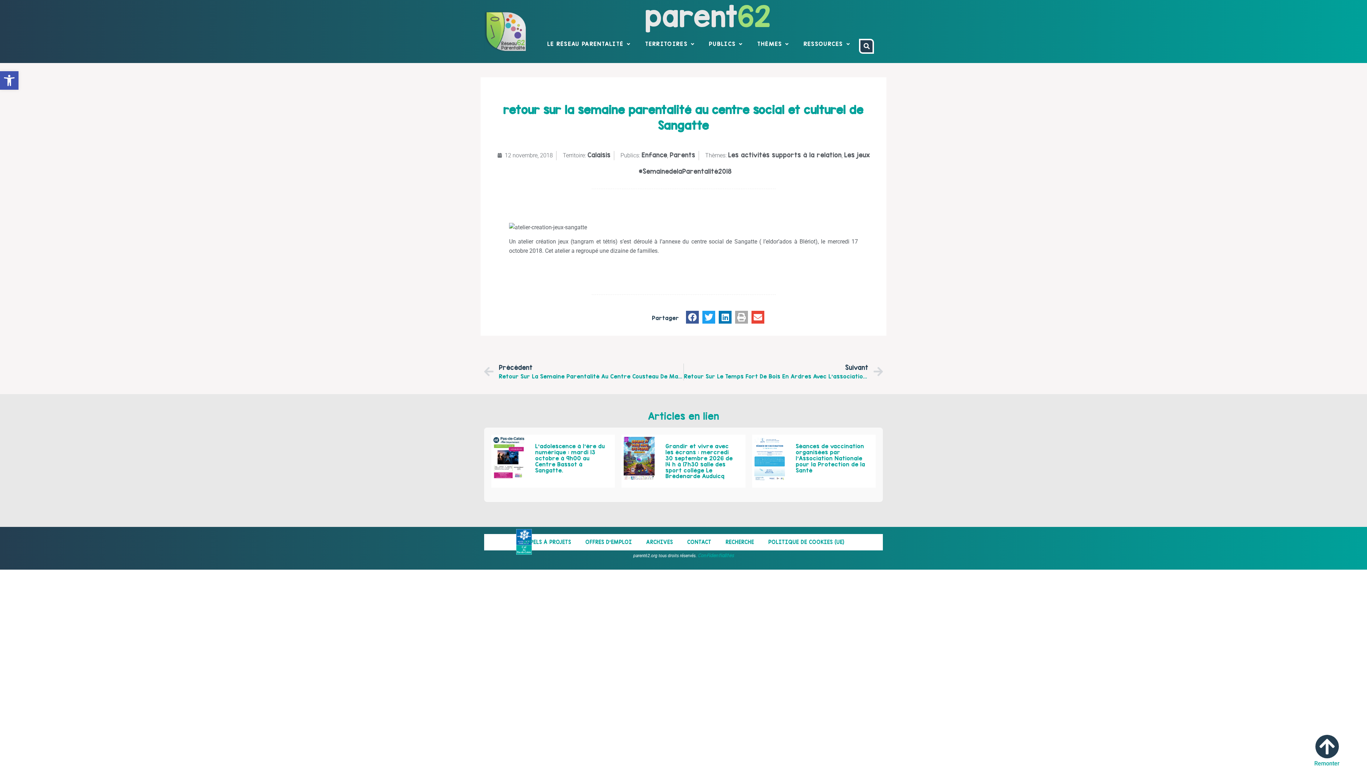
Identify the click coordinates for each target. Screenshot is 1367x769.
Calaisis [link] (599, 155)
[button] (692, 317)
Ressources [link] (823, 44)
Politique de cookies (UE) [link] (806, 542)
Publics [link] (722, 44)
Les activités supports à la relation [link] (785, 155)
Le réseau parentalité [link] (585, 44)
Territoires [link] (666, 44)
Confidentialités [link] (716, 555)
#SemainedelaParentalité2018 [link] (685, 171)
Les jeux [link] (857, 155)
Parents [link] (682, 155)
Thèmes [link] (769, 44)
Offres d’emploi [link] (608, 542)
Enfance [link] (654, 155)
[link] (9, 80)
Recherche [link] (740, 542)
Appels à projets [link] (547, 542)
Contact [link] (699, 542)
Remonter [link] (1327, 763)
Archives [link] (659, 542)
